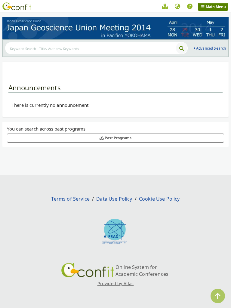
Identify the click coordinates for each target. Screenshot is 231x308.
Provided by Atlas (115, 283)
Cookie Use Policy (159, 199)
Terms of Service (70, 199)
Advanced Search (211, 48)
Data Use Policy (114, 199)
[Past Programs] (164, 7)
